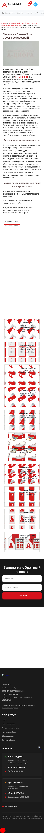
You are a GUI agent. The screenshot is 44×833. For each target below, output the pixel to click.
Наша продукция (8, 724)
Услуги (4, 720)
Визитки (20, 13)
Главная (4, 23)
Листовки (29, 13)
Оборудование (8, 736)
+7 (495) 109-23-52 (16, 793)
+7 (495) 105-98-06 (16, 767)
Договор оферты (8, 740)
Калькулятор (9, 13)
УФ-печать (39, 13)
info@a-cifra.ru (11, 806)
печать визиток (22, 77)
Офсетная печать (12, 226)
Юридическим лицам (10, 728)
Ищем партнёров (9, 732)
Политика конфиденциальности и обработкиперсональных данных (18, 707)
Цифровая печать (12, 222)
